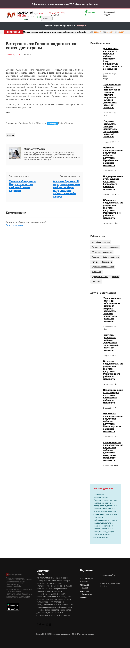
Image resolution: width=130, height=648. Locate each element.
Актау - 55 (96, 272)
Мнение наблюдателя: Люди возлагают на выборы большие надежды (22, 186)
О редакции (87, 578)
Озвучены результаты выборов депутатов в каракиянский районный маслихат (111, 129)
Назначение (106, 262)
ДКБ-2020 (96, 281)
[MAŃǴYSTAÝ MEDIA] (11, 15)
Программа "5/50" (100, 277)
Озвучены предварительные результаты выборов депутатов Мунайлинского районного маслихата (113, 156)
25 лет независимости (102, 252)
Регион (81, 26)
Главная (48, 26)
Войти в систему (14, 225)
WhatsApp (52, 124)
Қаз (31, 13)
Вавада (69, 586)
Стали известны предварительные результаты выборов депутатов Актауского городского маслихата (113, 451)
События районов (63, 26)
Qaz (36, 13)
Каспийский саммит (101, 242)
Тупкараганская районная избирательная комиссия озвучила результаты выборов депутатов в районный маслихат (112, 96)
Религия (115, 277)
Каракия (95, 257)
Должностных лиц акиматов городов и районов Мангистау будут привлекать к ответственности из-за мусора (112, 58)
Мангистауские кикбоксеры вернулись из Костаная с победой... (55, 32)
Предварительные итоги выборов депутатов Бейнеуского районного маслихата (113, 182)
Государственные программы (105, 247)
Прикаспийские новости (103, 267)
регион (10, 135)
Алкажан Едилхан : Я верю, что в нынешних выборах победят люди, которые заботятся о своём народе (66, 189)
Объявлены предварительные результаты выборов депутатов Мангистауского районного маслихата (113, 209)
